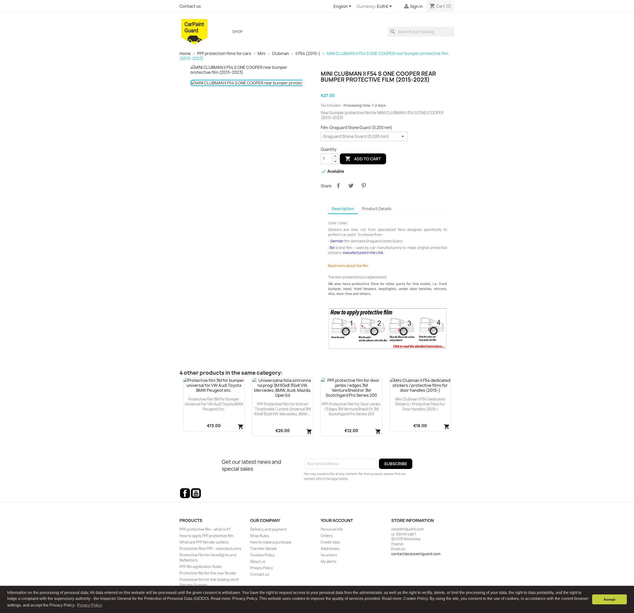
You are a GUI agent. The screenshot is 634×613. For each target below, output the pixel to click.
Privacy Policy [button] (89, 605)
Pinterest (364, 186)
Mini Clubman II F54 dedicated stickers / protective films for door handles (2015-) (420, 404)
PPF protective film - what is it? (205, 529)
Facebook (185, 493)
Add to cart (363, 159)
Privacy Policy (261, 567)
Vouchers (329, 555)
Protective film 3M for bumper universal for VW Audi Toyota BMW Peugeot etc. (214, 404)
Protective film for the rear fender (208, 573)
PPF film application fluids (201, 566)
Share (338, 186)
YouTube (196, 493)
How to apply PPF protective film (206, 535)
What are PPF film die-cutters (204, 542)
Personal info (332, 529)
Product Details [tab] (376, 208)
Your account (337, 520)
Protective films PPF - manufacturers (210, 548)
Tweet (351, 186)
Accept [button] (609, 599)
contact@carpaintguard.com (415, 553)
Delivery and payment (268, 529)
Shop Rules (259, 535)
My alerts (328, 561)
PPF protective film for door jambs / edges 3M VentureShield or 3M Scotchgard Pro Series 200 (351, 409)
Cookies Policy (262, 555)
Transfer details (263, 548)
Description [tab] (343, 208)
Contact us (190, 6)
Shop (237, 31)
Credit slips (330, 542)
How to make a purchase (270, 542)
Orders (327, 535)
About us (257, 561)
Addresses (330, 548)
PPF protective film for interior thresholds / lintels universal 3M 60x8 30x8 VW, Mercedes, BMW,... (282, 409)
